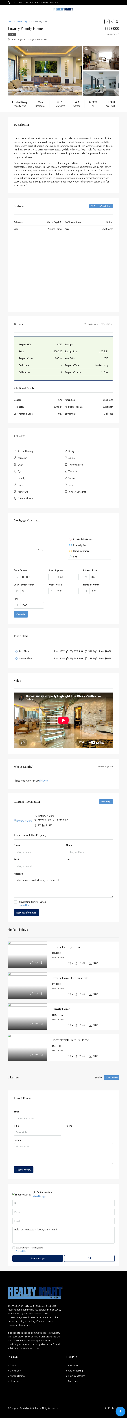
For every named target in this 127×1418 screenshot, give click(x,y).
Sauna (71, 457)
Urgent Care (15, 1370)
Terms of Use (24, 905)
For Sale (12, 34)
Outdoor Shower (25, 498)
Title (16, 1125)
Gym (20, 471)
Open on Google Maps (102, 206)
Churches (73, 1381)
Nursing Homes (18, 1376)
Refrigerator (74, 451)
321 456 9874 (61, 819)
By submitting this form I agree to (33, 903)
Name (17, 845)
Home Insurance (91, 584)
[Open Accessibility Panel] (120, 1411)
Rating (69, 1125)
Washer (72, 478)
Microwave (23, 491)
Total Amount (21, 570)
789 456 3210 (44, 819)
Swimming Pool (75, 464)
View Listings (106, 801)
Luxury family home (66, 947)
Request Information (26, 912)
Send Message (38, 1258)
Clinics (13, 1365)
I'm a (68, 859)
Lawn (20, 484)
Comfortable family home (70, 1040)
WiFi (70, 484)
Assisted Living (75, 1370)
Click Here (43, 780)
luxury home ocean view (70, 978)
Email (16, 859)
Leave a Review (111, 1077)
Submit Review (23, 1169)
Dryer (20, 464)
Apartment (73, 1365)
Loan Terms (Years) (24, 584)
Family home (61, 1009)
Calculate (20, 614)
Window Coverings (77, 491)
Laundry (22, 478)
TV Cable (72, 471)
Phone (69, 845)
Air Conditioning (25, 451)
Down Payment (56, 570)
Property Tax (55, 584)
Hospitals (15, 1381)
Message (18, 873)
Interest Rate (90, 570)
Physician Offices (76, 1376)
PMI (16, 598)
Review (17, 1139)
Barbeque (22, 457)
